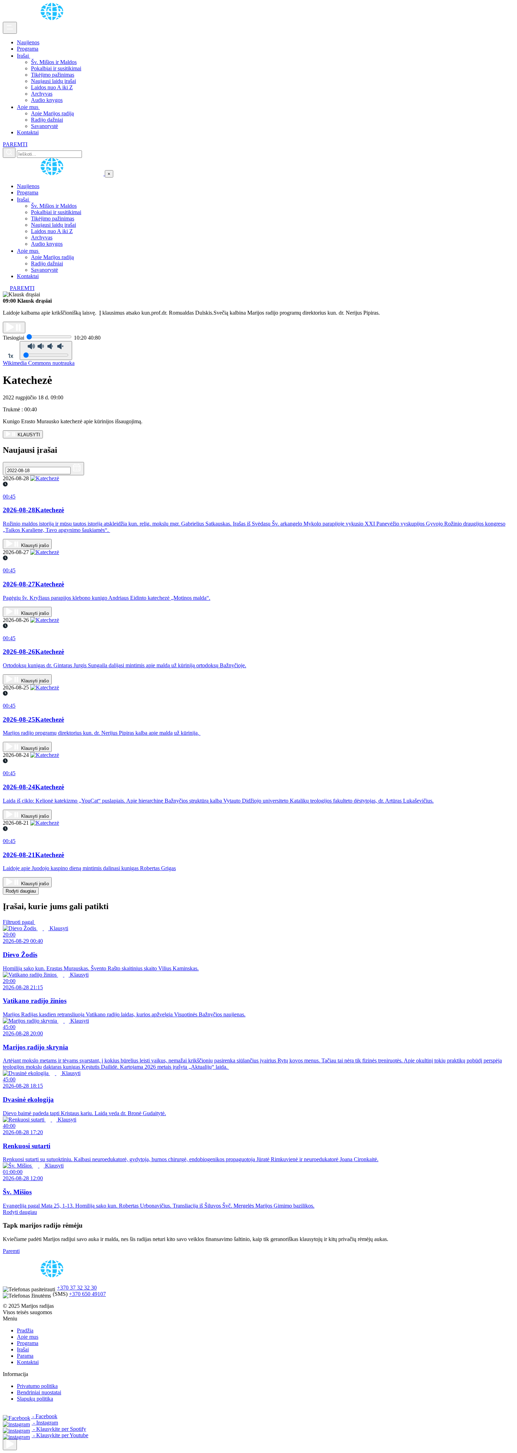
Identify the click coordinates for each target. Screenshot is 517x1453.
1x (10, 355)
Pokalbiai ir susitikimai (56, 68)
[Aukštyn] (10, 1444)
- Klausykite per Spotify (59, 1429)
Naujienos (28, 42)
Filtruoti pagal (19, 922)
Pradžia (25, 1330)
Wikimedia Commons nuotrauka (39, 363)
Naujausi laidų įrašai (53, 81)
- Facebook (44, 1416)
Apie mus (28, 107)
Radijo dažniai (47, 120)
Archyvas (41, 94)
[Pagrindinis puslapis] (53, 18)
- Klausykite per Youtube (60, 1435)
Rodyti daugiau (21, 891)
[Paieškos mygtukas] (9, 153)
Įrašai (23, 56)
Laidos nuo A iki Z (52, 87)
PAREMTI (15, 144)
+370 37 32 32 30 (77, 1288)
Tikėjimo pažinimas (52, 75)
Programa (27, 49)
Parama (25, 1356)
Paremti (11, 1251)
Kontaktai (28, 132)
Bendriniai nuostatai (39, 1392)
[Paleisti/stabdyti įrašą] (14, 327)
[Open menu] (10, 28)
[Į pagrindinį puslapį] (54, 173)
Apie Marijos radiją (52, 113)
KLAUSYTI (28, 434)
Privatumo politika (37, 1386)
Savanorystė (44, 126)
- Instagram (45, 1423)
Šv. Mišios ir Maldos (54, 62)
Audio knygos (47, 100)
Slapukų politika (35, 1399)
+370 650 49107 (87, 1294)
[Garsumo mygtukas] (46, 350)
